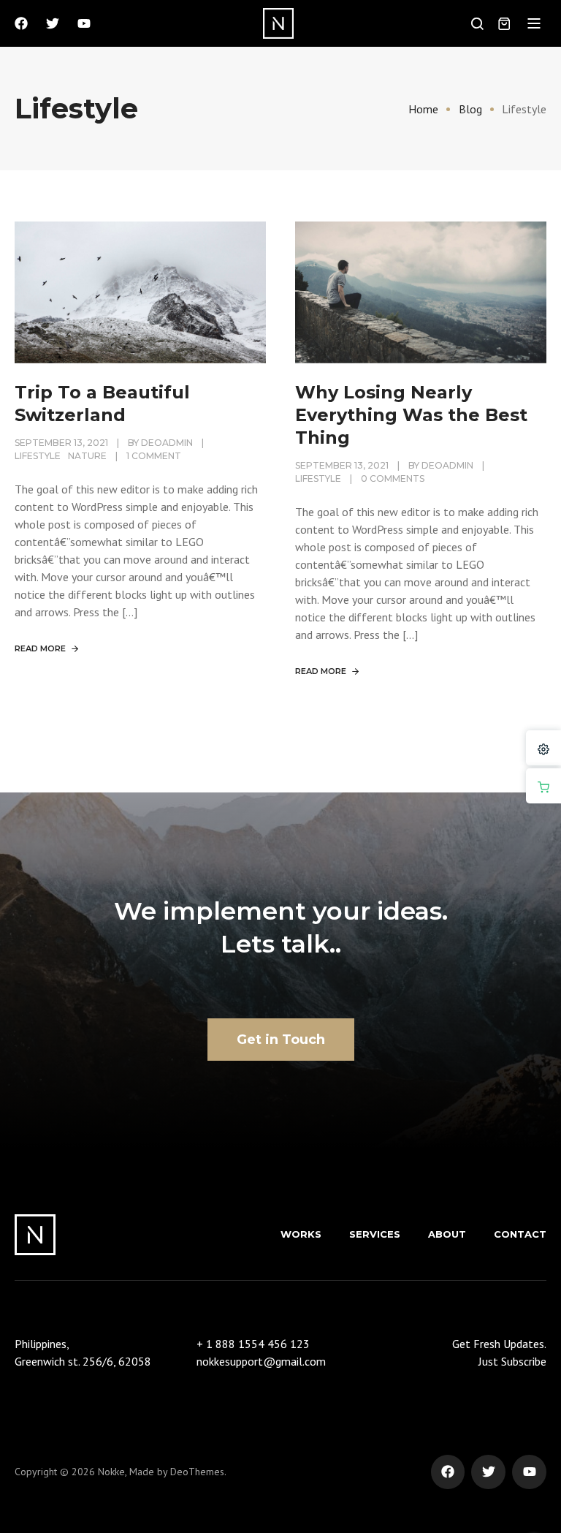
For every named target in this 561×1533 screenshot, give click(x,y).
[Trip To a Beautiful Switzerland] (140, 291)
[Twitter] (52, 23)
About (447, 1234)
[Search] (477, 23)
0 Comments (392, 478)
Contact (520, 1234)
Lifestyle (38, 455)
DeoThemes (197, 1471)
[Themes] (543, 747)
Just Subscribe (512, 1361)
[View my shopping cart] (504, 23)
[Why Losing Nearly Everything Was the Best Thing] (420, 291)
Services (374, 1234)
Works (300, 1234)
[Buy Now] (543, 785)
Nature (87, 455)
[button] (534, 23)
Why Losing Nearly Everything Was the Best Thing (411, 415)
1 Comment (153, 455)
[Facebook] (21, 23)
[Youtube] (84, 23)
